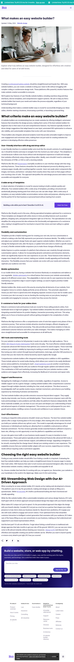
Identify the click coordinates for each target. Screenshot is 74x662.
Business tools (48, 628)
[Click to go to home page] (9, 8)
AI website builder (13, 620)
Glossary (46, 625)
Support (45, 616)
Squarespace (22, 164)
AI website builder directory (46, 637)
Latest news (59, 611)
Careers (58, 614)
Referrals (58, 625)
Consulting (24, 614)
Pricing (12, 616)
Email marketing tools (42, 364)
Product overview (13, 608)
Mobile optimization (20, 275)
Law (22, 607)
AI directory (46, 632)
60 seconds (21, 491)
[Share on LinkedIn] (18, 540)
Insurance (24, 611)
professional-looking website (19, 84)
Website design (22, 23)
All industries (25, 618)
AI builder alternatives (47, 611)
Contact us (59, 629)
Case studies (36, 607)
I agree (53, 656)
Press (57, 618)
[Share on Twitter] (7, 540)
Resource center (46, 620)
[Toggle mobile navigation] (70, 7)
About (57, 607)
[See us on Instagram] (63, 656)
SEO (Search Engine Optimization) (18, 344)
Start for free (62, 205)
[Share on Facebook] (12, 540)
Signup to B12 (50, 530)
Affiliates (58, 621)
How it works (14, 612)
